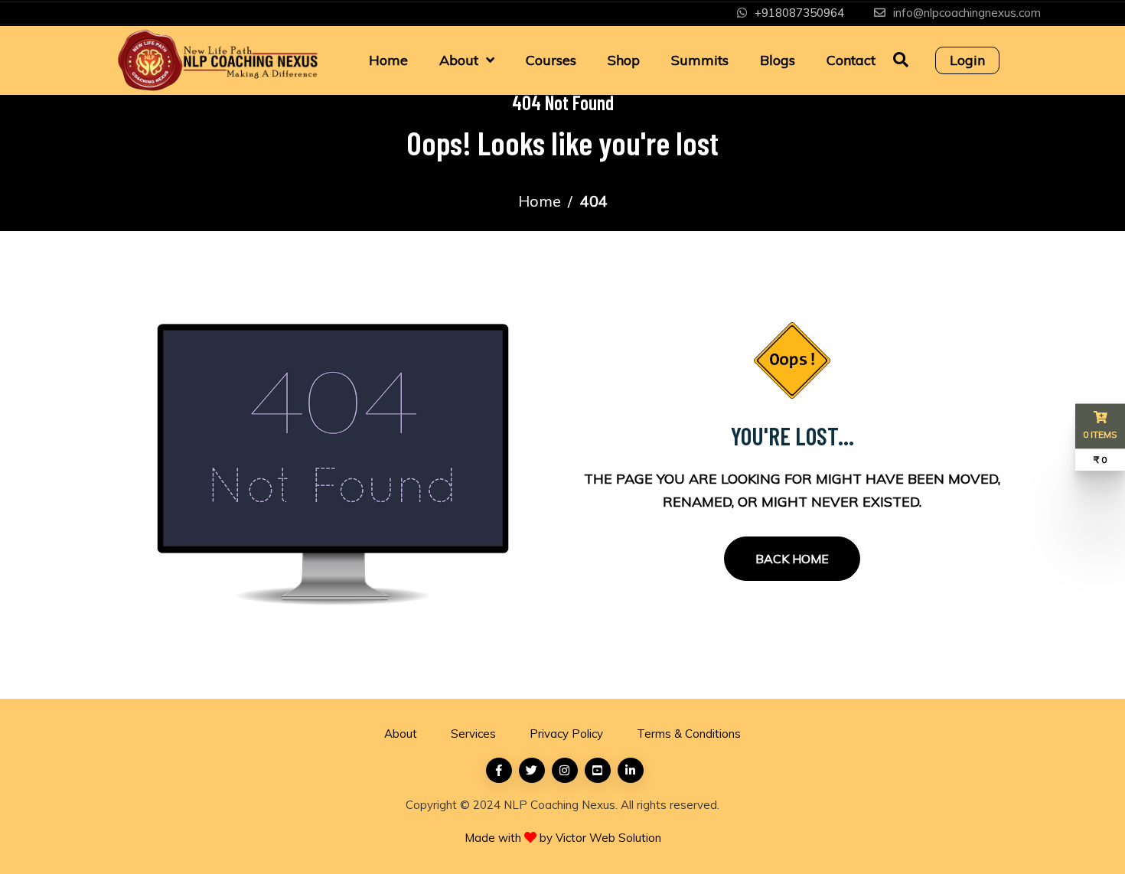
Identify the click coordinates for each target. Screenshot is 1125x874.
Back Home (792, 558)
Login (967, 60)
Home (388, 60)
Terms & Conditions (689, 733)
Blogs (777, 60)
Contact (851, 60)
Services (473, 733)
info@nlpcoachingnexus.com (967, 12)
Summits (700, 60)
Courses (551, 60)
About (458, 60)
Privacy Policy (566, 733)
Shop (624, 60)
